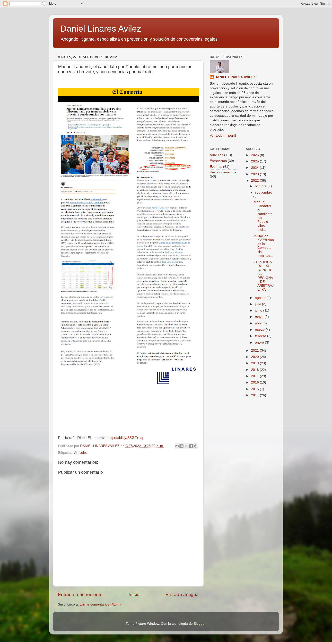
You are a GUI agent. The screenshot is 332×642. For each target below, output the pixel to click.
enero (260, 342)
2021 (255, 350)
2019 (255, 363)
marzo (260, 329)
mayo (259, 317)
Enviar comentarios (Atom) (100, 604)
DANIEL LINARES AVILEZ (235, 77)
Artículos (80, 453)
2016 (255, 382)
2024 (255, 167)
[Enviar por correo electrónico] (177, 446)
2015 (255, 389)
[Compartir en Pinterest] (195, 446)
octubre (261, 186)
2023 (255, 174)
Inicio (134, 594)
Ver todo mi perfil (223, 135)
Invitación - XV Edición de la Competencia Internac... (264, 246)
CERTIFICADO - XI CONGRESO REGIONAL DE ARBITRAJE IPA (264, 275)
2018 (255, 370)
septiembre (263, 192)
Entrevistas (218, 161)
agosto (260, 298)
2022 (255, 180)
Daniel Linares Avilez (100, 29)
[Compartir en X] (186, 446)
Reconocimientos (223, 172)
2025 (255, 161)
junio (259, 310)
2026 (255, 155)
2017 (255, 376)
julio (258, 304)
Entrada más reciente (80, 594)
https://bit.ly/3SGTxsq (125, 438)
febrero (261, 336)
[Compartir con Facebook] (191, 446)
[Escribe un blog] (181, 446)
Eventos (216, 167)
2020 (255, 357)
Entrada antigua (182, 594)
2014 (255, 395)
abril (258, 323)
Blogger (199, 623)
